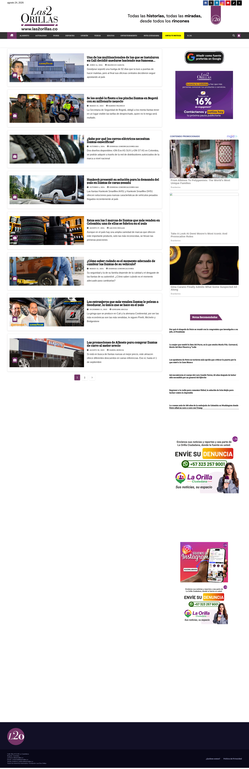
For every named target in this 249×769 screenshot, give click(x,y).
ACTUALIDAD (41, 35)
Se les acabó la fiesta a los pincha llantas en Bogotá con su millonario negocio (122, 99)
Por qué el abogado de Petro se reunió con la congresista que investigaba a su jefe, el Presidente (203, 330)
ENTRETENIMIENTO (129, 35)
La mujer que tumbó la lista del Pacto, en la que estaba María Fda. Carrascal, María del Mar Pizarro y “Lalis (203, 345)
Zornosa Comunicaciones (121, 268)
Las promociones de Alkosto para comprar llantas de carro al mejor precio (122, 343)
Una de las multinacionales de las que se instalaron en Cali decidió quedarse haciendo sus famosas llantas (123, 60)
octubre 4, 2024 (97, 146)
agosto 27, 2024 (97, 228)
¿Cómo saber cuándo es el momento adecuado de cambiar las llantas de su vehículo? (121, 262)
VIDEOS (97, 35)
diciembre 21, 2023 (99, 309)
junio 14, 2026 (96, 65)
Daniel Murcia (116, 350)
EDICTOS (110, 35)
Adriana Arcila (120, 309)
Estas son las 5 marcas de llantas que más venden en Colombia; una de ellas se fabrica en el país (123, 221)
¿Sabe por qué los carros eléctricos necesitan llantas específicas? (118, 140)
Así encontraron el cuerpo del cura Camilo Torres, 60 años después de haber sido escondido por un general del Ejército (202, 376)
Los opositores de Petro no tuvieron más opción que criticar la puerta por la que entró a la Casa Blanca (202, 360)
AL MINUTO (24, 35)
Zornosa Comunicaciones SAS (124, 146)
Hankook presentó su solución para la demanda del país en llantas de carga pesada (123, 181)
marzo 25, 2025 (97, 105)
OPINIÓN (84, 35)
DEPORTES (69, 35)
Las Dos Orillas (117, 228)
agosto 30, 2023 (97, 350)
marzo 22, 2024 (97, 268)
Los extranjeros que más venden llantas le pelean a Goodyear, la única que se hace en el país (122, 303)
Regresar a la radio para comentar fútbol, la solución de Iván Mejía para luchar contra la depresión (201, 391)
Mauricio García (115, 65)
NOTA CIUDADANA (151, 35)
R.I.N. (189, 35)
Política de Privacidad (232, 758)
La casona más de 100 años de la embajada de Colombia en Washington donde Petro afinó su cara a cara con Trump (203, 406)
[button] (234, 35)
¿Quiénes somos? (212, 758)
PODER (56, 35)
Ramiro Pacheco (117, 105)
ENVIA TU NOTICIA (173, 35)
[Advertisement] (204, 516)
